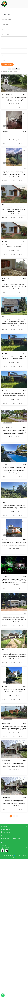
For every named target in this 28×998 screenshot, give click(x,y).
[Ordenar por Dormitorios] (19, 69)
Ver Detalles (7, 89)
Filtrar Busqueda (8, 64)
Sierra (16, 855)
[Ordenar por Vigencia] (16, 69)
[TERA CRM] (14, 857)
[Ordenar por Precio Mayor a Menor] (13, 69)
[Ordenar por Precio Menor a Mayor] (9, 69)
